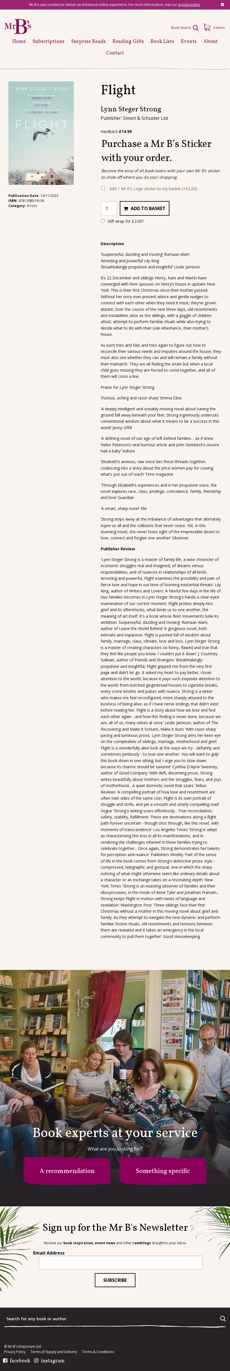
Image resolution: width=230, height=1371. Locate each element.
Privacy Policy (15, 1352)
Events (189, 41)
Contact (115, 53)
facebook (20, 1361)
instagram (53, 1361)
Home (19, 41)
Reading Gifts (128, 41)
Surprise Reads (88, 41)
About (210, 41)
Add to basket (148, 208)
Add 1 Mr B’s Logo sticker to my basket (153, 188)
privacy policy (189, 4)
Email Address (49, 1253)
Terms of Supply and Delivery (54, 1352)
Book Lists (162, 41)
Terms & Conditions (98, 1352)
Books (32, 205)
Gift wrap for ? (125, 221)
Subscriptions (49, 41)
